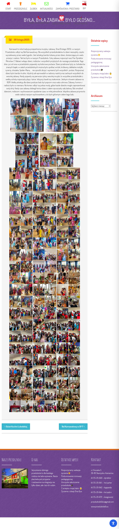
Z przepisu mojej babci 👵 (101, 73)
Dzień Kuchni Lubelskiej (16, 426)
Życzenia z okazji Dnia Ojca (101, 77)
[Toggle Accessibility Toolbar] (113, 523)
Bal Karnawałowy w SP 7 (72, 426)
